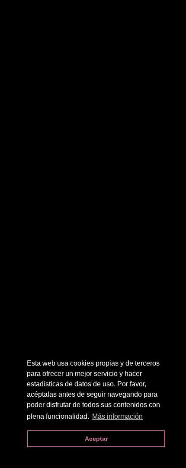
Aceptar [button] (96, 438)
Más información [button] (117, 416)
